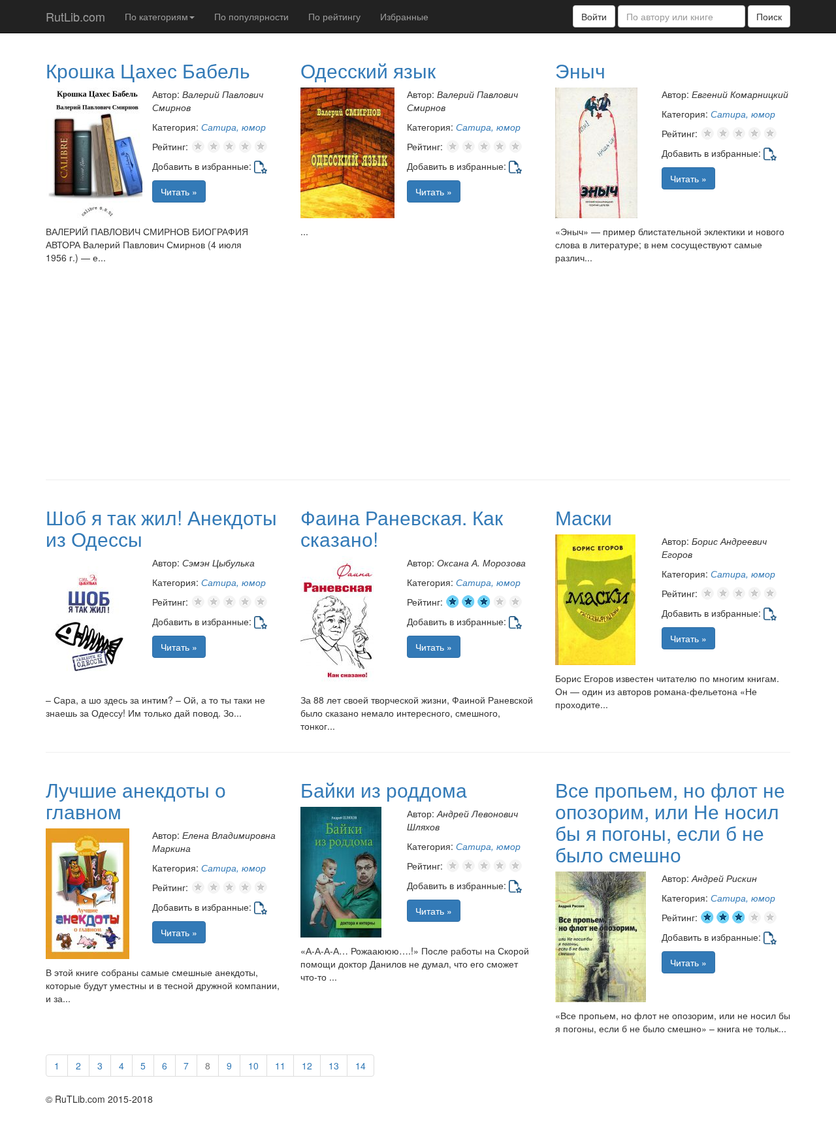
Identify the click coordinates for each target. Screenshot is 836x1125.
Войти (594, 16)
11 (280, 1065)
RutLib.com (75, 16)
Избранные (404, 16)
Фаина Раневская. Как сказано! (401, 528)
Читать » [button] (179, 191)
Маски (583, 517)
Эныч (580, 70)
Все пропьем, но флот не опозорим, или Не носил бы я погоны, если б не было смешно (670, 821)
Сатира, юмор (233, 126)
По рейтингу (334, 16)
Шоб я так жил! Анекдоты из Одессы (161, 528)
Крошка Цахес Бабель (148, 70)
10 (253, 1065)
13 (334, 1065)
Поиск (769, 16)
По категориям (156, 16)
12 (307, 1065)
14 (360, 1065)
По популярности (251, 16)
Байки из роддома (383, 789)
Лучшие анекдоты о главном (136, 800)
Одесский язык (368, 70)
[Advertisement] (418, 375)
